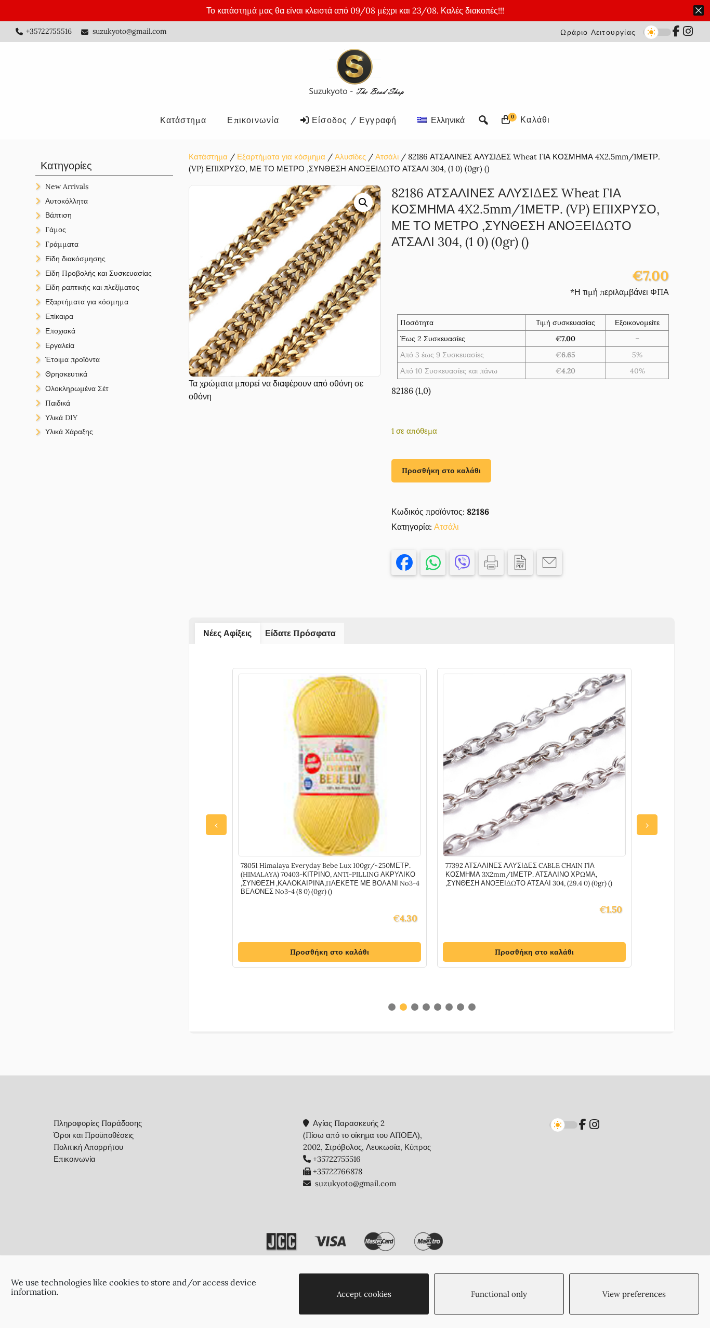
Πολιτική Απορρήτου (88, 1147)
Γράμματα (61, 244)
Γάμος (55, 229)
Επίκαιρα (59, 316)
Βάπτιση (58, 215)
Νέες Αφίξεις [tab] (227, 633)
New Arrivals (66, 186)
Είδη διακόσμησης (75, 258)
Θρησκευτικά (66, 374)
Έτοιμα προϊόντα (72, 359)
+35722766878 (337, 1171)
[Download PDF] (520, 562)
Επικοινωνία (75, 1159)
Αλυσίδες (350, 157)
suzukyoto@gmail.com (130, 31)
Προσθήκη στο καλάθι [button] (329, 952)
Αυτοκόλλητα (66, 201)
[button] (363, 202)
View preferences (634, 1294)
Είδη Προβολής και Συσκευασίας (98, 273)
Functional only (499, 1294)
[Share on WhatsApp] (432, 562)
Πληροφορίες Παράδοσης (98, 1123)
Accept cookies (364, 1294)
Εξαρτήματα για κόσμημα (281, 157)
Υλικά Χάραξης (69, 431)
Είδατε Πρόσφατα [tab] (300, 633)
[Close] (698, 10)
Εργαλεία (59, 345)
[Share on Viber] (462, 562)
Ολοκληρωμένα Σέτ (77, 388)
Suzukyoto (355, 74)
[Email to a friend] (549, 562)
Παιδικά (57, 403)
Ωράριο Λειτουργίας (598, 32)
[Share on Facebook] (403, 562)
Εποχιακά (60, 331)
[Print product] (491, 562)
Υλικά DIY (61, 417)
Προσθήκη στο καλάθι (441, 470)
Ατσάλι (387, 157)
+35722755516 (49, 31)
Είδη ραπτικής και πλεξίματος (92, 287)
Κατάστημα (208, 157)
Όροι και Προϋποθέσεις (94, 1135)
